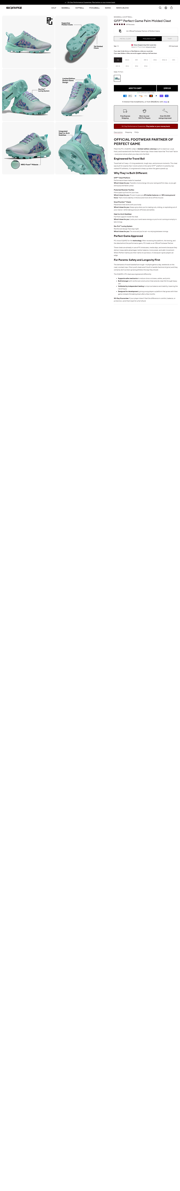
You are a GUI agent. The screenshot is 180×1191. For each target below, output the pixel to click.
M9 (136, 60)
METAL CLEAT (125, 39)
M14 (145, 66)
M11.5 (118, 66)
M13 (136, 66)
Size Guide (175, 46)
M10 (155, 60)
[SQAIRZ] (14, 8)
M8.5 (127, 60)
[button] (53, 8)
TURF (170, 39)
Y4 (118, 60)
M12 (127, 66)
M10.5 (164, 60)
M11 (173, 60)
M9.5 (146, 60)
